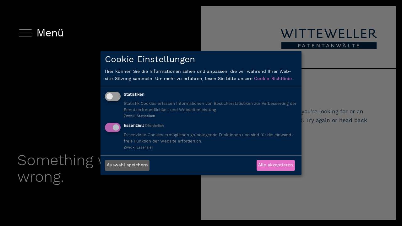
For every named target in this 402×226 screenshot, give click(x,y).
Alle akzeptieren (275, 165)
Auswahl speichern (127, 165)
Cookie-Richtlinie (273, 79)
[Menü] (25, 34)
